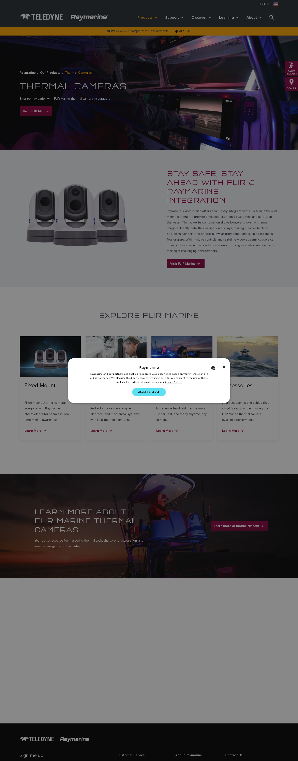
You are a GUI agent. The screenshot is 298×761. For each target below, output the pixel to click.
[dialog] (149, 380)
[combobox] (213, 368)
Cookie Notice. (173, 382)
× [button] (224, 367)
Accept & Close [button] (149, 392)
